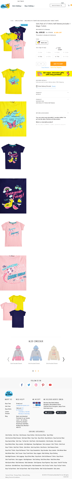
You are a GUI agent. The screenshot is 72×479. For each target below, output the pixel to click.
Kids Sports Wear (10, 462)
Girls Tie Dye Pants (22, 468)
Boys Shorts (60, 456)
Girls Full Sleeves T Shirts (49, 456)
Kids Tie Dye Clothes (33, 468)
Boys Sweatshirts (35, 450)
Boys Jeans (54, 462)
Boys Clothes (31, 435)
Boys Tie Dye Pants (10, 468)
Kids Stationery (20, 462)
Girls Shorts (43, 447)
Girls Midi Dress (16, 465)
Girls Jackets (57, 441)
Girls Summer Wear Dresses (13, 438)
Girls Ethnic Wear (45, 459)
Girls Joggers (19, 459)
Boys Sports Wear (10, 441)
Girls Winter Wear (62, 450)
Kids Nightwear (28, 459)
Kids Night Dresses (10, 456)
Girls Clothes (8, 435)
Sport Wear (50, 435)
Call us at (20, 409)
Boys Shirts (8, 409)
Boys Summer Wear (58, 438)
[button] (33, 370)
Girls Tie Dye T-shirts (47, 465)
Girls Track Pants (10, 459)
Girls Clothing (36, 459)
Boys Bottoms (49, 438)
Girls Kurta (8, 465)
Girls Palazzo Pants (53, 447)
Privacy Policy (18, 475)
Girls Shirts (27, 447)
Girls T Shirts (54, 444)
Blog (6, 416)
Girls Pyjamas (37, 462)
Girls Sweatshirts (40, 441)
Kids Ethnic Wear (55, 459)
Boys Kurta (38, 456)
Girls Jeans (57, 468)
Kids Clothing (45, 453)
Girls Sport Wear (26, 438)
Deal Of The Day (62, 462)
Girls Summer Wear (40, 435)
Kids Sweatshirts (36, 465)
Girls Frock (62, 444)
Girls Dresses (23, 435)
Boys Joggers (37, 453)
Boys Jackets (19, 444)
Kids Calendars (29, 462)
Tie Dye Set (25, 441)
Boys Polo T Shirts (10, 450)
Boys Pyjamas (46, 462)
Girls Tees (8, 406)
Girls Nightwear (28, 444)
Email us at (22, 404)
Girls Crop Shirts (35, 447)
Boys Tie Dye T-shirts (60, 465)
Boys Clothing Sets (26, 465)
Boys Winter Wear (10, 444)
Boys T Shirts (9, 447)
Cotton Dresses (7, 412)
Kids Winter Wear (10, 453)
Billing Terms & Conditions (12, 477)
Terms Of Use (9, 475)
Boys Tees (8, 403)
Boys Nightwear (37, 444)
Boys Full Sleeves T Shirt (23, 450)
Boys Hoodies (44, 450)
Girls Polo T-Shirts (18, 447)
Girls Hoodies (49, 441)
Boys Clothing (54, 453)
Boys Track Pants (28, 453)
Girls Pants (32, 441)
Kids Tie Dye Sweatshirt (46, 468)
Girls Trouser (19, 453)
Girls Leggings (20, 456)
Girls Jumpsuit (46, 444)
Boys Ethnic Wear (30, 456)
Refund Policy (26, 475)
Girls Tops (18, 441)
